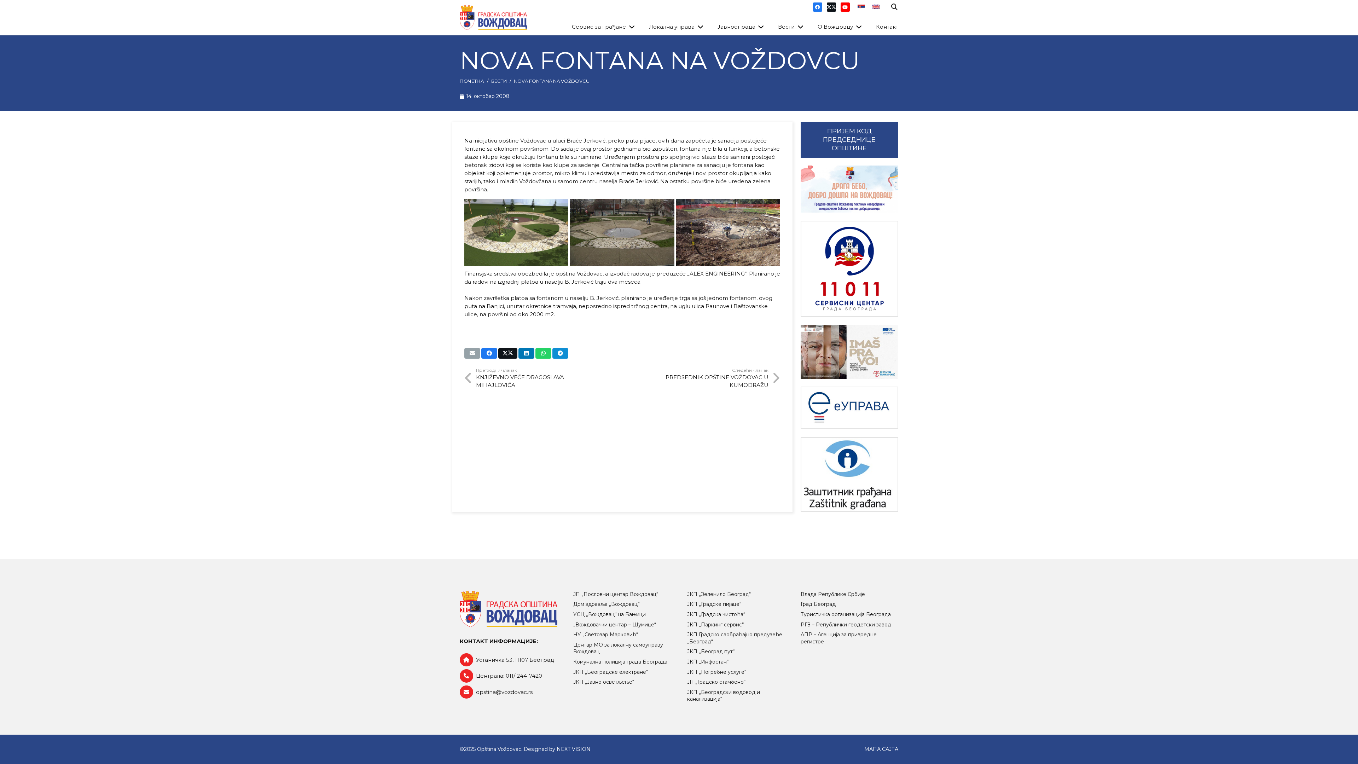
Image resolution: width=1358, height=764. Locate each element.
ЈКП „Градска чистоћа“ (716, 614)
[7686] (849, 189)
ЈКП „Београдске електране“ (610, 672)
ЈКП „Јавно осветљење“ (603, 682)
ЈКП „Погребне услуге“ (716, 672)
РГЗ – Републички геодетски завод (846, 624)
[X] (831, 7)
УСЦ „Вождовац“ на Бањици (609, 614)
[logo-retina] (493, 17)
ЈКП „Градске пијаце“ (714, 604)
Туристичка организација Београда (846, 614)
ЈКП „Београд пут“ (711, 651)
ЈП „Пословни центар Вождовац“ (615, 594)
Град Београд (818, 604)
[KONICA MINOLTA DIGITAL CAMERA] (622, 232)
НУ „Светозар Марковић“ (605, 634)
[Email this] (472, 353)
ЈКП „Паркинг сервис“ (715, 624)
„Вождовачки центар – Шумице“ (614, 624)
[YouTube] (845, 7)
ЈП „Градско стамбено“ (716, 682)
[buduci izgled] (516, 232)
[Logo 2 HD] (849, 474)
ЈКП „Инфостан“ (708, 662)
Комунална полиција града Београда (620, 662)
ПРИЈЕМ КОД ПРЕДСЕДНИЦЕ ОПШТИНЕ (849, 139)
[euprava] (849, 407)
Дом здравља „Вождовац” (606, 604)
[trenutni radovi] (728, 232)
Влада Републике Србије (833, 594)
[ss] (849, 269)
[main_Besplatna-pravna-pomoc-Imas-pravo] (849, 352)
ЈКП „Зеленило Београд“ (719, 594)
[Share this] (489, 353)
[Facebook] (817, 7)
